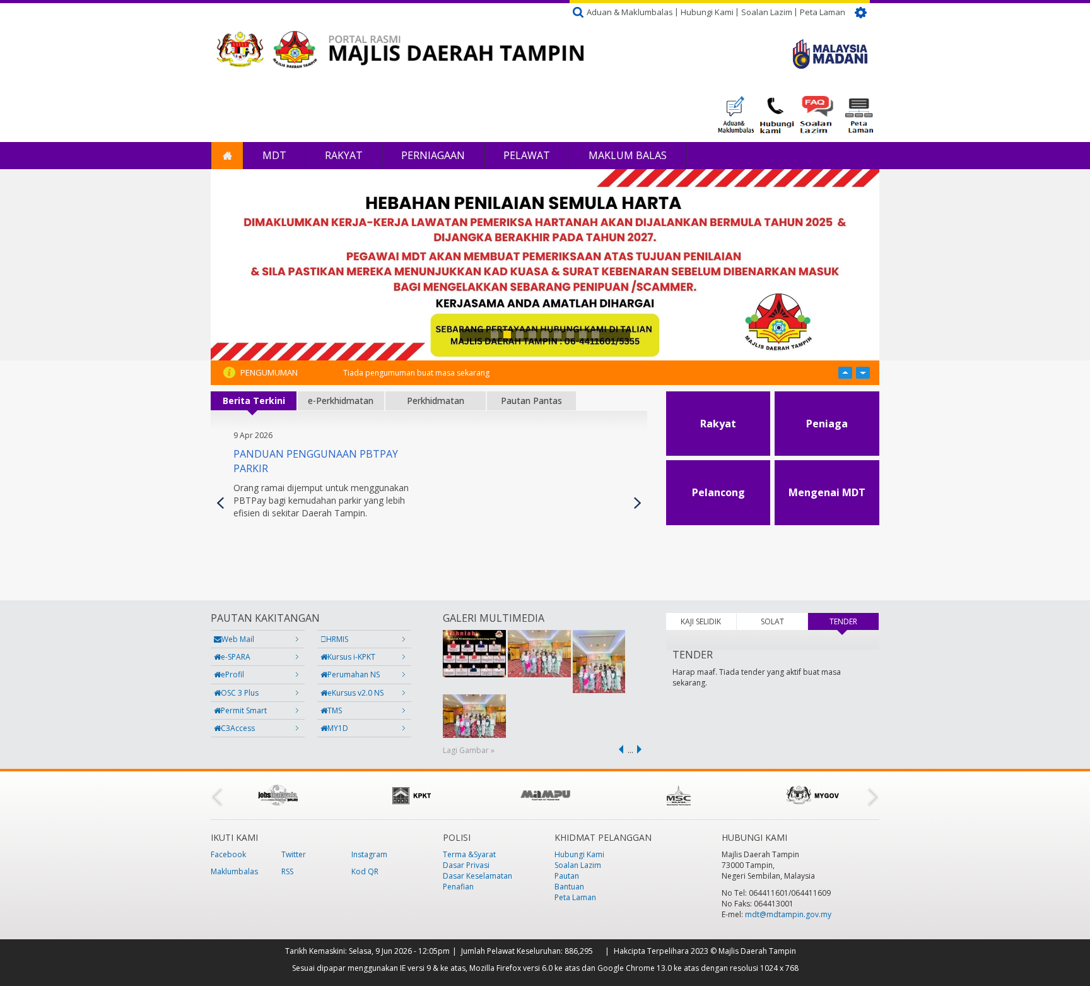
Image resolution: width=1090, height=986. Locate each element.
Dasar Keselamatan (477, 875)
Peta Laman (822, 12)
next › (641, 749)
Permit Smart (244, 710)
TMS (334, 710)
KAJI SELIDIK (701, 621)
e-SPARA (235, 656)
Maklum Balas (628, 155)
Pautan (566, 875)
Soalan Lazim (766, 12)
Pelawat (526, 155)
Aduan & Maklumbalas (630, 12)
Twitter (293, 854)
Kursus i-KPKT (351, 656)
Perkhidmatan (435, 401)
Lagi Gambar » (469, 750)
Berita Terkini (254, 401)
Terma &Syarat (469, 854)
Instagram (369, 854)
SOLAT (772, 621)
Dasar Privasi (466, 865)
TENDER (854, 621)
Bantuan (569, 886)
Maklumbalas (234, 871)
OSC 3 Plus (240, 692)
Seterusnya (637, 503)
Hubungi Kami (707, 12)
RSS (287, 871)
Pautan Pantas (531, 401)
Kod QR (364, 871)
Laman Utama (227, 155)
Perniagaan (433, 155)
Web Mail (237, 639)
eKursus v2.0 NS (355, 692)
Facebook (228, 854)
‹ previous (618, 749)
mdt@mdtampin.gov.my (788, 914)
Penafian (458, 886)
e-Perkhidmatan (340, 401)
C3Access (238, 728)
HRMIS (337, 639)
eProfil (232, 674)
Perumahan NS (353, 674)
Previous (220, 503)
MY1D (337, 728)
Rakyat (344, 155)
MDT (274, 155)
